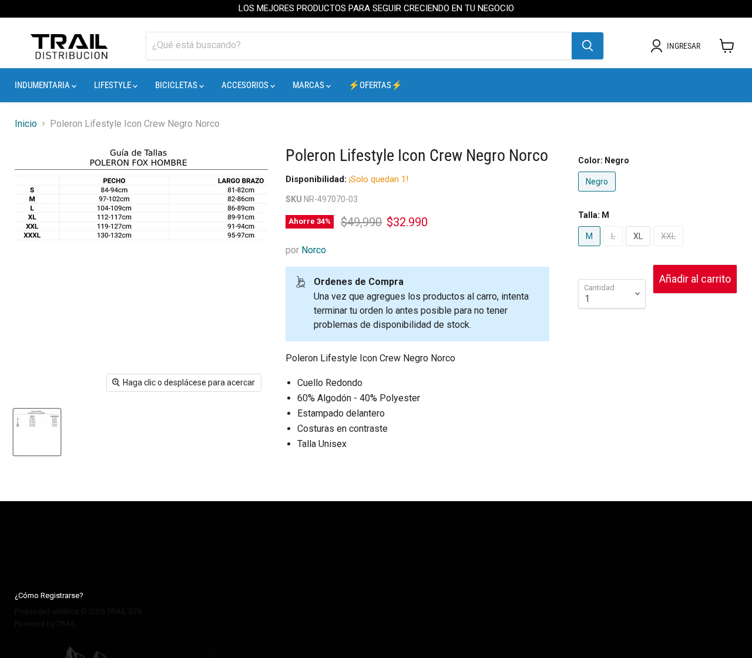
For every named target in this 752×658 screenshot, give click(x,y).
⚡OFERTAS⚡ (375, 85)
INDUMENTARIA (43, 85)
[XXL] (669, 248)
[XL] (639, 248)
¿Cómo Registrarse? (49, 595)
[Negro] (598, 194)
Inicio (26, 124)
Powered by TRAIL (45, 623)
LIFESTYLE (113, 85)
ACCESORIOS (245, 85)
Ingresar (683, 46)
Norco (313, 250)
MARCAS (309, 85)
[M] (590, 248)
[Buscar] (587, 45)
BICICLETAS (177, 85)
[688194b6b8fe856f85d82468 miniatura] (37, 432)
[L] (614, 248)
